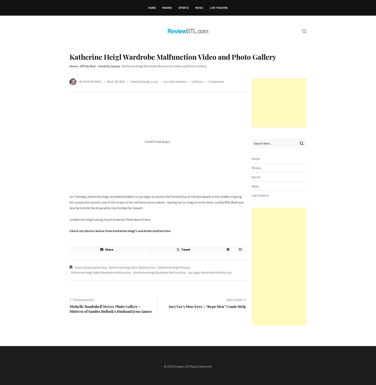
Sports (183, 8)
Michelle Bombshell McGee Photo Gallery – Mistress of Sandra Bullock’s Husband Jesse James (111, 309)
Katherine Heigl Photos (174, 267)
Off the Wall (88, 66)
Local (154, 82)
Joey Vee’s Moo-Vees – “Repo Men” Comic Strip (207, 306)
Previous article (83, 300)
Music (199, 8)
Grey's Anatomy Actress (91, 267)
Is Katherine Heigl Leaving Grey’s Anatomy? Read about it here (110, 219)
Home (152, 8)
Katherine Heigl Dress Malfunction (132, 267)
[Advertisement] (281, 102)
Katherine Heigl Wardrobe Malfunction (159, 272)
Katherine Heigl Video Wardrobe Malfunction (101, 272)
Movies (167, 8)
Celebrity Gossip (109, 66)
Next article (234, 300)
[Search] (304, 31)
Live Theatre (219, 8)
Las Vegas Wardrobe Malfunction (209, 272)
